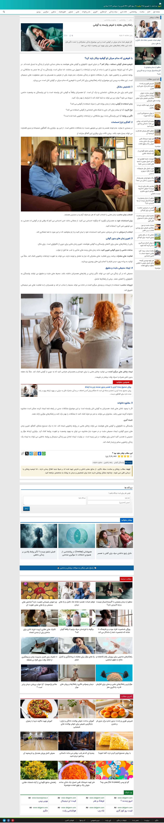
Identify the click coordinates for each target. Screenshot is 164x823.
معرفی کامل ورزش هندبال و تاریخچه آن (39, 753)
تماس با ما (135, 820)
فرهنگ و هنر (98, 801)
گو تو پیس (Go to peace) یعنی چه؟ (114, 782)
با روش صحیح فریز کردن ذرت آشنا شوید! (114, 753)
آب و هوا (82, 820)
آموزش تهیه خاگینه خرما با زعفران (39, 721)
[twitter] (4, 820)
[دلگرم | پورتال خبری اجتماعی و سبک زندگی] (158, 4)
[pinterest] (12, 820)
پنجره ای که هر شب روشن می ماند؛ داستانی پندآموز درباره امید (76, 755)
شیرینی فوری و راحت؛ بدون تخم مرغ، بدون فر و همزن (114, 722)
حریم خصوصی (95, 820)
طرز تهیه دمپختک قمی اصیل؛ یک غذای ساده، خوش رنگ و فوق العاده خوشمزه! (77, 784)
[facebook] (8, 820)
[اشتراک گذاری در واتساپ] (44, 453)
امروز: (159, 6)
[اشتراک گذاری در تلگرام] (31, 453)
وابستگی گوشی (119, 462)
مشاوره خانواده (97, 462)
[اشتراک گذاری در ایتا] (35, 453)
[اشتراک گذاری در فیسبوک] (39, 453)
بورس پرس (43, 801)
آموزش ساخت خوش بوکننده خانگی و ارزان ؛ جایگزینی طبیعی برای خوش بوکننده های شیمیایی (77, 723)
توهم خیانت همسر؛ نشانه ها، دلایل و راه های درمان (148, 42)
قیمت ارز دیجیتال (68, 801)
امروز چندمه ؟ (126, 801)
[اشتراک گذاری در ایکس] (27, 453)
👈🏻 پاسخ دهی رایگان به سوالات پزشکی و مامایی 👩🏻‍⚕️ (76, 567)
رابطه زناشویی (108, 462)
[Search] (4, 12)
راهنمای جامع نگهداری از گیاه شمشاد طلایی (39, 782)
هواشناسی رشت (69, 810)
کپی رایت (108, 820)
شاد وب (101, 810)
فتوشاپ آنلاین (69, 820)
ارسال (26, 508)
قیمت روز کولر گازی (124, 810)
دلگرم (45, 810)
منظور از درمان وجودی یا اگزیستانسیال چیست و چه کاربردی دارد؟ (149, 70)
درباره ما (147, 820)
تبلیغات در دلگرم (122, 820)
